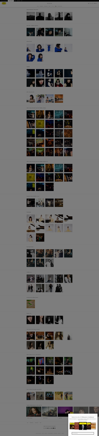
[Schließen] (96, 415)
